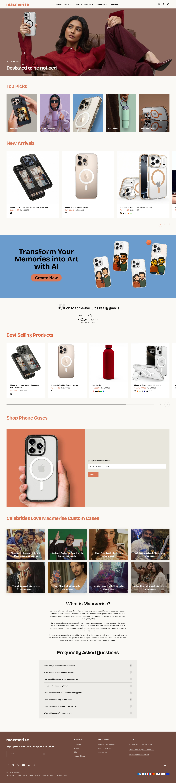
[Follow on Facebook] (8, 765)
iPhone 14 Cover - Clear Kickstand (147, 385)
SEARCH (93, 474)
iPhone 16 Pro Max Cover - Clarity (64, 385)
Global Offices (79, 756)
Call (139, 749)
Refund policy (11, 775)
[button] (127, 466)
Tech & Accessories (83, 4)
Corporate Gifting (104, 748)
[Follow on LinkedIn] (28, 765)
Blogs (76, 752)
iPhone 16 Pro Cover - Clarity (76, 207)
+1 (150, 391)
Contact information (48, 775)
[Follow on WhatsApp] (33, 765)
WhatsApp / (133, 749)
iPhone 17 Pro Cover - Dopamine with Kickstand (29, 207)
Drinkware (101, 4)
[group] (88, 42)
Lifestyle (114, 4)
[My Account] (164, 4)
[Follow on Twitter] (13, 765)
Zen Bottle (96, 385)
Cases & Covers (62, 4)
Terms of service (34, 775)
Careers (77, 748)
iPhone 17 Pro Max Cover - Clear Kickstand (137, 207)
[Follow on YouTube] (23, 765)
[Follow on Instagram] (18, 765)
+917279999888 (148, 749)
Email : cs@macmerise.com (139, 754)
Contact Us (102, 752)
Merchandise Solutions (106, 744)
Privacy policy (22, 775)
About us (77, 744)
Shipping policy (62, 775)
